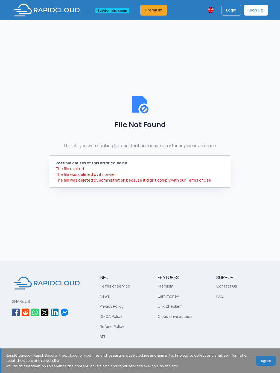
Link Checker (169, 306)
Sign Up (256, 10)
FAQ (219, 296)
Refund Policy (112, 326)
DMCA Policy (111, 316)
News (105, 296)
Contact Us (226, 286)
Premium (153, 10)
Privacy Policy (111, 306)
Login (231, 10)
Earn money (168, 296)
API (102, 336)
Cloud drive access (175, 316)
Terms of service (115, 286)
